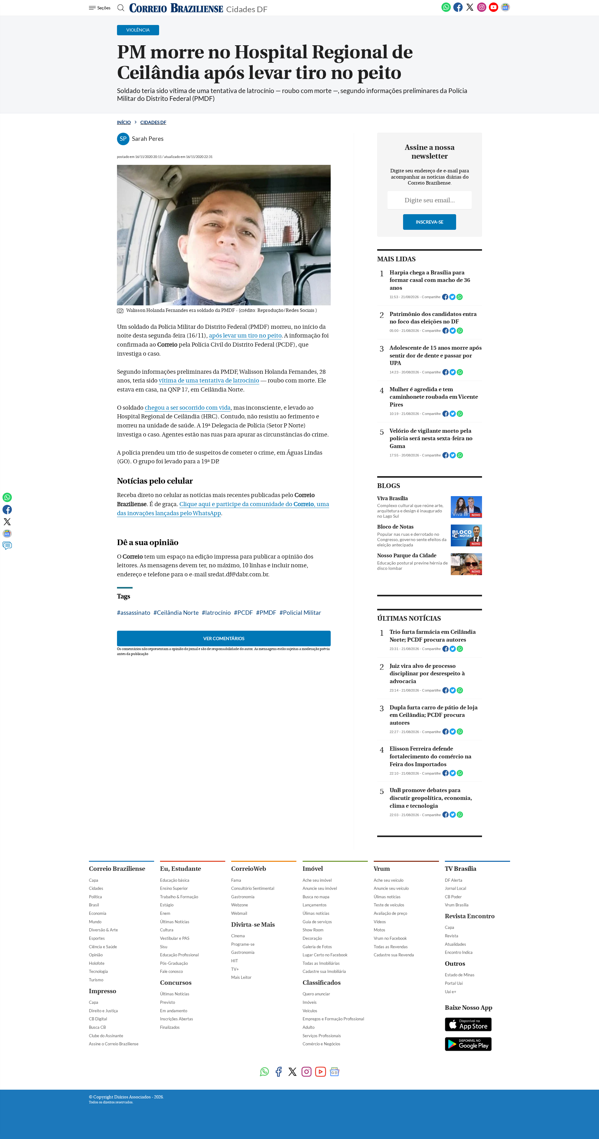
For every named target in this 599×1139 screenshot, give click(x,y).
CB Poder (453, 896)
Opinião (96, 954)
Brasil (94, 904)
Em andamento (173, 1010)
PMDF (268, 612)
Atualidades (455, 944)
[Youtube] (493, 10)
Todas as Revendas (391, 946)
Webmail (239, 913)
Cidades (96, 888)
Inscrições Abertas (176, 1018)
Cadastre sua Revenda (394, 954)
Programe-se (243, 944)
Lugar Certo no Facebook (325, 954)
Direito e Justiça (103, 1010)
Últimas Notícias (174, 921)
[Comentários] (7, 548)
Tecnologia (98, 971)
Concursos (176, 982)
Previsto (167, 1002)
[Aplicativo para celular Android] (468, 1045)
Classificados (322, 982)
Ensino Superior (174, 888)
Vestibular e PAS (174, 938)
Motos (379, 929)
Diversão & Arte (103, 929)
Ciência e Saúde (103, 946)
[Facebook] (458, 10)
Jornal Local (455, 888)
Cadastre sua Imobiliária (324, 971)
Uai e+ (450, 991)
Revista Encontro (470, 916)
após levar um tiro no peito (245, 335)
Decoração (312, 938)
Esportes (97, 938)
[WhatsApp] (446, 10)
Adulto (308, 1027)
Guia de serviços (317, 921)
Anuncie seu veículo (391, 888)
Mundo (95, 921)
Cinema (238, 935)
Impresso (102, 991)
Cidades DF (247, 8)
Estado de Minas (460, 974)
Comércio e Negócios (321, 1043)
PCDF (245, 612)
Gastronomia (243, 896)
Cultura (166, 929)
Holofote (97, 963)
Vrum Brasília (457, 904)
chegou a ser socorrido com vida (188, 407)
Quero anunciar (316, 993)
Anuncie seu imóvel (320, 888)
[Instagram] (481, 10)
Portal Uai (454, 983)
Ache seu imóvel (317, 880)
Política (95, 896)
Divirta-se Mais (253, 924)
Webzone (239, 904)
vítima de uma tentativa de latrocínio (209, 380)
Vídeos (380, 921)
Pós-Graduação (174, 963)
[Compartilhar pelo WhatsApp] (459, 299)
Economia (97, 913)
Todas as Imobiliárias (321, 963)
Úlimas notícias (316, 913)
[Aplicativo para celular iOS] (468, 1025)
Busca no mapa (316, 896)
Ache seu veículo (388, 880)
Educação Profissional (179, 954)
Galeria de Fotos (317, 946)
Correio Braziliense (117, 868)
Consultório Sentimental (252, 888)
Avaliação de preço (390, 913)
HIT (234, 960)
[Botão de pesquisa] (119, 8)
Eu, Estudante (180, 868)
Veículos (310, 1010)
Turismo (96, 979)
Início (124, 122)
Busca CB (97, 1027)
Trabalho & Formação (179, 896)
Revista (451, 935)
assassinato (135, 612)
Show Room (313, 929)
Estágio (166, 904)
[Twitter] (470, 10)
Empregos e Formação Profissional (333, 1018)
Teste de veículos (389, 904)
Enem (165, 913)
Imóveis (310, 1002)
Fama (236, 880)
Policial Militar (302, 612)
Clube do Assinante (106, 1035)
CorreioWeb (248, 868)
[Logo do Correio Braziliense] (176, 8)
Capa (93, 880)
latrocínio (218, 612)
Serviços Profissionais (322, 1035)
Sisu (163, 946)
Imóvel (313, 868)
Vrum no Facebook (390, 938)
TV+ (235, 969)
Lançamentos (315, 904)
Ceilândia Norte (178, 612)
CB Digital (98, 1018)
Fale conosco (171, 971)
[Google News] (505, 10)
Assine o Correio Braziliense (114, 1043)
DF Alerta (453, 880)
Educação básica (174, 880)
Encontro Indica (459, 952)
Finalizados (170, 1027)
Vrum (382, 868)
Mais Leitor (241, 977)
